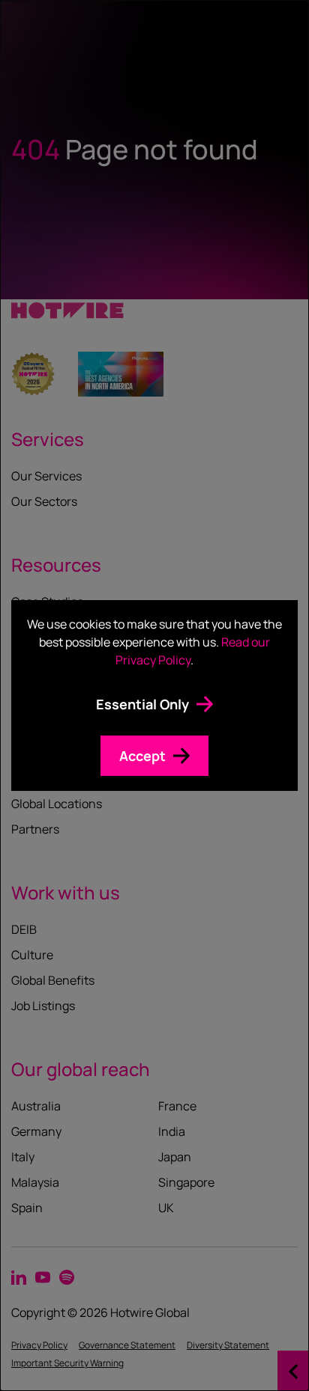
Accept (142, 756)
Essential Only (142, 704)
